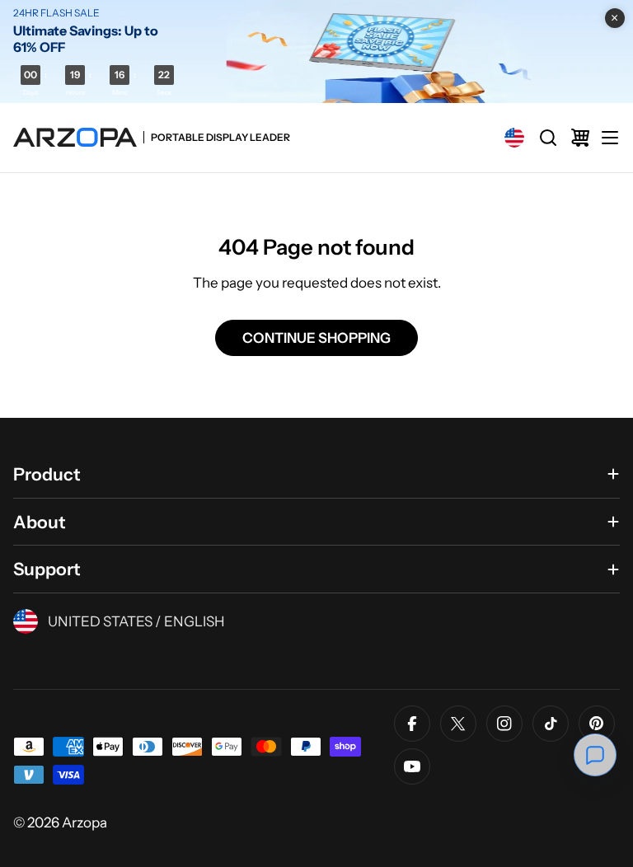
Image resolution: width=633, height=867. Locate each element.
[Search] (548, 138)
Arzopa (84, 822)
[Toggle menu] (610, 138)
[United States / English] (514, 138)
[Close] (615, 18)
